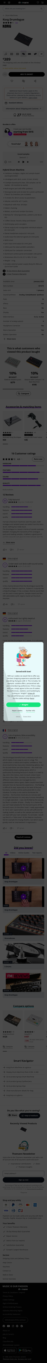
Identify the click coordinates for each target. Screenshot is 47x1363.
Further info (30, 710)
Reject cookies (17, 710)
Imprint (18, 716)
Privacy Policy (27, 716)
